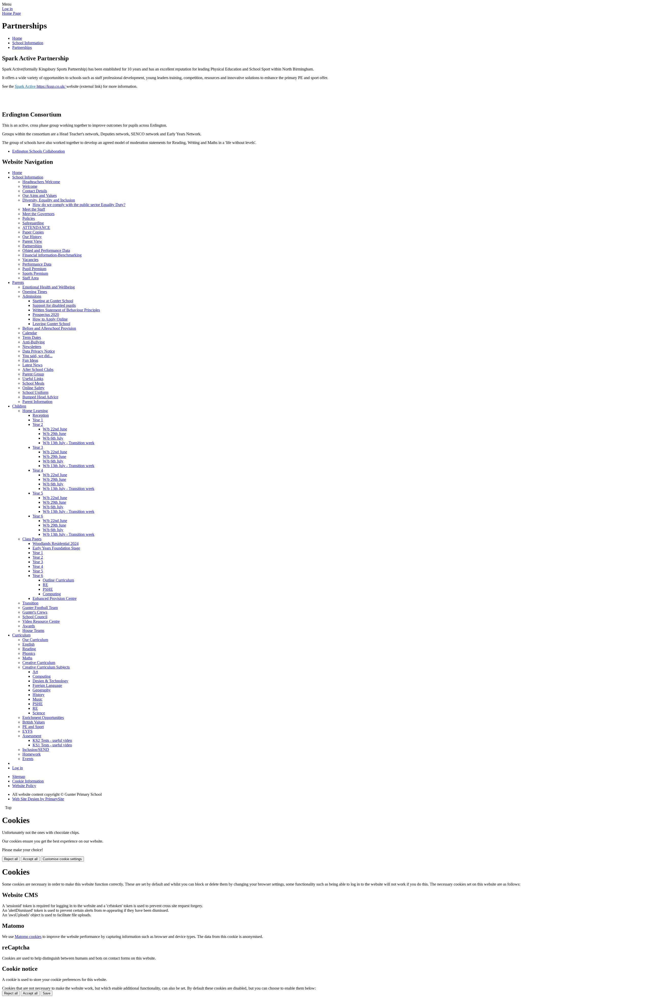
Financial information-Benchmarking (52, 255)
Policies (28, 218)
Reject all (11, 859)
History (39, 694)
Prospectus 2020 (46, 314)
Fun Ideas (30, 360)
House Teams (33, 630)
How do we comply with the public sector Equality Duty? (79, 205)
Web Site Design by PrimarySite (38, 799)
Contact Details (34, 191)
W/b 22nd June (55, 429)
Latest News (32, 365)
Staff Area (30, 278)
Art (35, 672)
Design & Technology (50, 681)
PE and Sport (33, 727)
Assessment (31, 736)
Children (19, 406)
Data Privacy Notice (38, 351)
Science (39, 713)
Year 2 (38, 424)
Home (17, 38)
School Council (34, 617)
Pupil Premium (34, 269)
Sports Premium (35, 273)
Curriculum (21, 635)
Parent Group (33, 374)
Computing (52, 594)
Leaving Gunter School (51, 324)
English (28, 644)
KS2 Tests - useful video (52, 740)
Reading (29, 649)
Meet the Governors (38, 214)
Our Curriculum (35, 640)
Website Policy (24, 786)
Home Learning (35, 411)
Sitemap (18, 776)
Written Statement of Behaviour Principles (66, 310)
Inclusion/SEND (35, 749)
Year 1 (38, 420)
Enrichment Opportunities (43, 717)
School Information (27, 43)
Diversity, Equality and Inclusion (48, 200)
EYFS (27, 731)
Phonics (28, 653)
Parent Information (37, 401)
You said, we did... (37, 356)
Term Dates (31, 337)
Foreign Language (47, 685)
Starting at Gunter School (53, 301)
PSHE (48, 589)
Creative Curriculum (38, 662)
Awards (28, 626)
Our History (32, 237)
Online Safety (33, 388)
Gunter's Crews (34, 612)
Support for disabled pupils (54, 305)
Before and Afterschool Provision (49, 328)
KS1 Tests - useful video (52, 745)
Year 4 (38, 470)
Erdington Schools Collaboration (38, 151)
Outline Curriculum (58, 580)
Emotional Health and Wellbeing (48, 287)
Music (37, 699)
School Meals (33, 383)
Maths (27, 658)
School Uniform (35, 392)
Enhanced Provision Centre (55, 598)
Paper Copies (33, 232)
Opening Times (34, 292)
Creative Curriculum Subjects (46, 667)
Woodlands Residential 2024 (56, 543)
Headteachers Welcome (41, 182)
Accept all (30, 859)
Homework (31, 754)
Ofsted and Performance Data (46, 250)
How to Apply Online (50, 319)
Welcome (29, 186)
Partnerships (22, 47)
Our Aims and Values (39, 195)
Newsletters (31, 346)
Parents (18, 282)
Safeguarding (33, 223)
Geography (42, 690)
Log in (7, 9)
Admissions (31, 296)
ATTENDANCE (36, 227)
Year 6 (38, 516)
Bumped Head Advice (40, 397)
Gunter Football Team (40, 607)
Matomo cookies (28, 936)
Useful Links (32, 379)
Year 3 (38, 447)
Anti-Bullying (33, 342)
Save (46, 993)
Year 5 (38, 493)
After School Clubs (37, 369)
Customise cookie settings (62, 859)
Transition (30, 603)
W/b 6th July (53, 438)
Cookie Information (28, 781)
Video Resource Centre (41, 621)
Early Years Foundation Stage (56, 548)
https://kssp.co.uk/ (51, 86)
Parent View (32, 241)
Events (27, 759)
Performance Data (36, 264)
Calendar (29, 333)
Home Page (11, 13)
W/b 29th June (54, 433)
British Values (33, 722)
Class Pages (31, 539)
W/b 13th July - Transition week (68, 443)
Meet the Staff (33, 209)
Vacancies (30, 259)
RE (45, 585)
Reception (41, 415)
